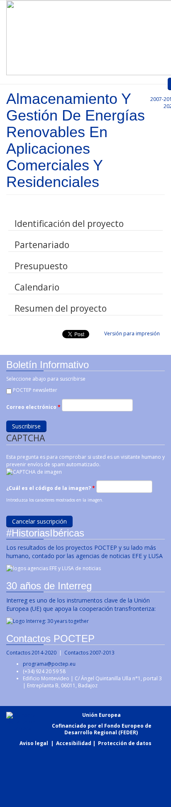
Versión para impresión (132, 333)
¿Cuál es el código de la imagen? (50, 488)
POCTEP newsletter (35, 390)
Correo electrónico (33, 407)
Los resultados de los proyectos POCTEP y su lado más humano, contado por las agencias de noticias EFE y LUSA (84, 552)
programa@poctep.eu (49, 663)
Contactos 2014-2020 (31, 652)
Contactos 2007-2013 (89, 652)
